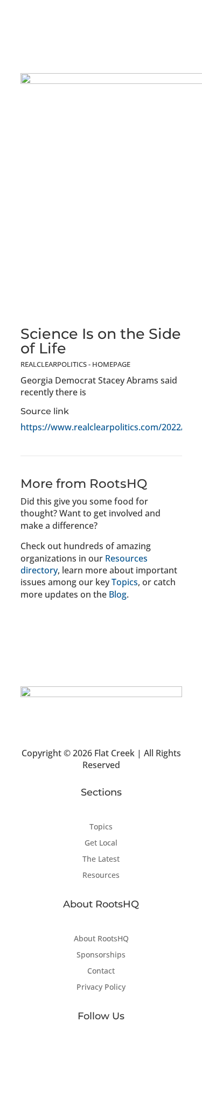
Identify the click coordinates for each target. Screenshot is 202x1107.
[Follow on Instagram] (122, 1051)
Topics (125, 582)
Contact (101, 971)
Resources (101, 875)
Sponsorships (101, 955)
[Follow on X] (101, 1051)
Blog (118, 594)
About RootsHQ (101, 939)
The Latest (101, 859)
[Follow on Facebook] (79, 1051)
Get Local (101, 843)
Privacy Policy (101, 987)
